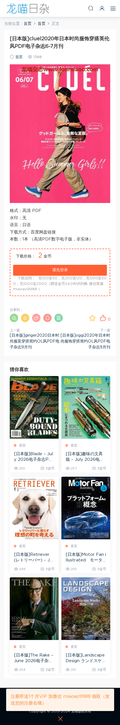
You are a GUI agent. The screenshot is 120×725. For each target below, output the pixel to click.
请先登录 (60, 270)
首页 (19, 57)
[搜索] (90, 8)
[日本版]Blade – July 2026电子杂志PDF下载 (33, 457)
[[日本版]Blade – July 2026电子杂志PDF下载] (34, 407)
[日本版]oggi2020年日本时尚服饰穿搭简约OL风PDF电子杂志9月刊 (85, 341)
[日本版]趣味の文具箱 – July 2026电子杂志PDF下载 (85, 457)
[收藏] (92, 318)
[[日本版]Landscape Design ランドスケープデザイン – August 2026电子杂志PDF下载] (85, 608)
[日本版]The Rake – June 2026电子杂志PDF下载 (33, 658)
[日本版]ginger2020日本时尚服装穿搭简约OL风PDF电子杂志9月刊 (34, 341)
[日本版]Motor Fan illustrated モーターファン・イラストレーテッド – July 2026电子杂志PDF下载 (86, 557)
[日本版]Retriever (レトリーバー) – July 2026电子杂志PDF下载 (33, 557)
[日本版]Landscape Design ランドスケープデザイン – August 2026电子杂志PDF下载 (86, 658)
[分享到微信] (14, 318)
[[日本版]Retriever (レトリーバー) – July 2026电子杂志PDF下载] (34, 508)
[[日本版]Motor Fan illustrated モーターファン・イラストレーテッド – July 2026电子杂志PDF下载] (85, 508)
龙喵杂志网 (28, 8)
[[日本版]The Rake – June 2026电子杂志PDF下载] (34, 608)
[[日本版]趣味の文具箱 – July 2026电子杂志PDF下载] (85, 407)
